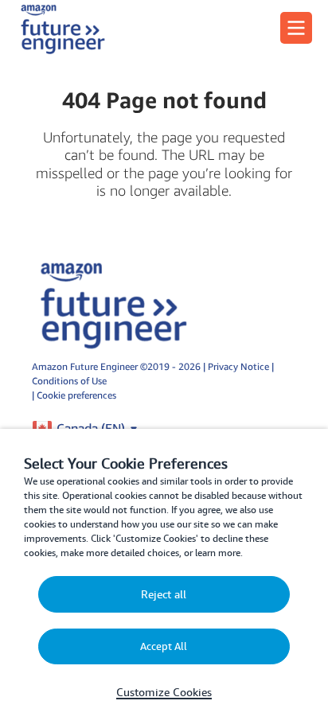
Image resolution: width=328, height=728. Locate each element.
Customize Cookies (164, 692)
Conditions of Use (69, 381)
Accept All (163, 646)
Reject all (163, 594)
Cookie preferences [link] (76, 395)
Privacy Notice (239, 366)
